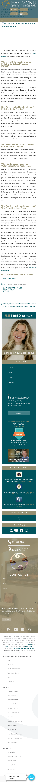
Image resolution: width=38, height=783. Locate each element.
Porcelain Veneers (13, 708)
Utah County (29, 646)
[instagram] (26, 530)
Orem (6, 646)
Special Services (12, 742)
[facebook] (21, 530)
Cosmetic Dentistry (13, 691)
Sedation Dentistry (13, 699)
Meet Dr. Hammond (14, 668)
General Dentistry (13, 704)
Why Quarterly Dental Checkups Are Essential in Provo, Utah (19, 306)
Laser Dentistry (12, 729)
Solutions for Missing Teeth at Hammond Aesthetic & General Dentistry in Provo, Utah (18, 304)
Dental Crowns (12, 717)
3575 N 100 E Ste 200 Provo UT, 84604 (21, 549)
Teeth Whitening (12, 725)
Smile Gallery (12, 752)
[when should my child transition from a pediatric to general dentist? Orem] (18, 35)
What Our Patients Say (14, 756)
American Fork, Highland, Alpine (24, 648)
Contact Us (11, 681)
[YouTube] (16, 530)
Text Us (24, 9)
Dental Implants (12, 695)
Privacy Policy (12, 765)
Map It (14, 14)
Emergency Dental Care (15, 738)
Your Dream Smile (13, 673)
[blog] (11, 530)
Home (9, 660)
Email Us (24, 14)
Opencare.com (22, 446)
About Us (10, 664)
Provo (30, 644)
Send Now (19, 413)
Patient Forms (12, 760)
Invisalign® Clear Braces (15, 721)
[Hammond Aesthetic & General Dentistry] (19, 4)
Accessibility (11, 769)
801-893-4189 (9, 278)
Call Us (14, 9)
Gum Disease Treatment (15, 734)
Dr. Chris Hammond (16, 440)
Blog (9, 677)
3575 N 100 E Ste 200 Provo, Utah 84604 (12, 290)
